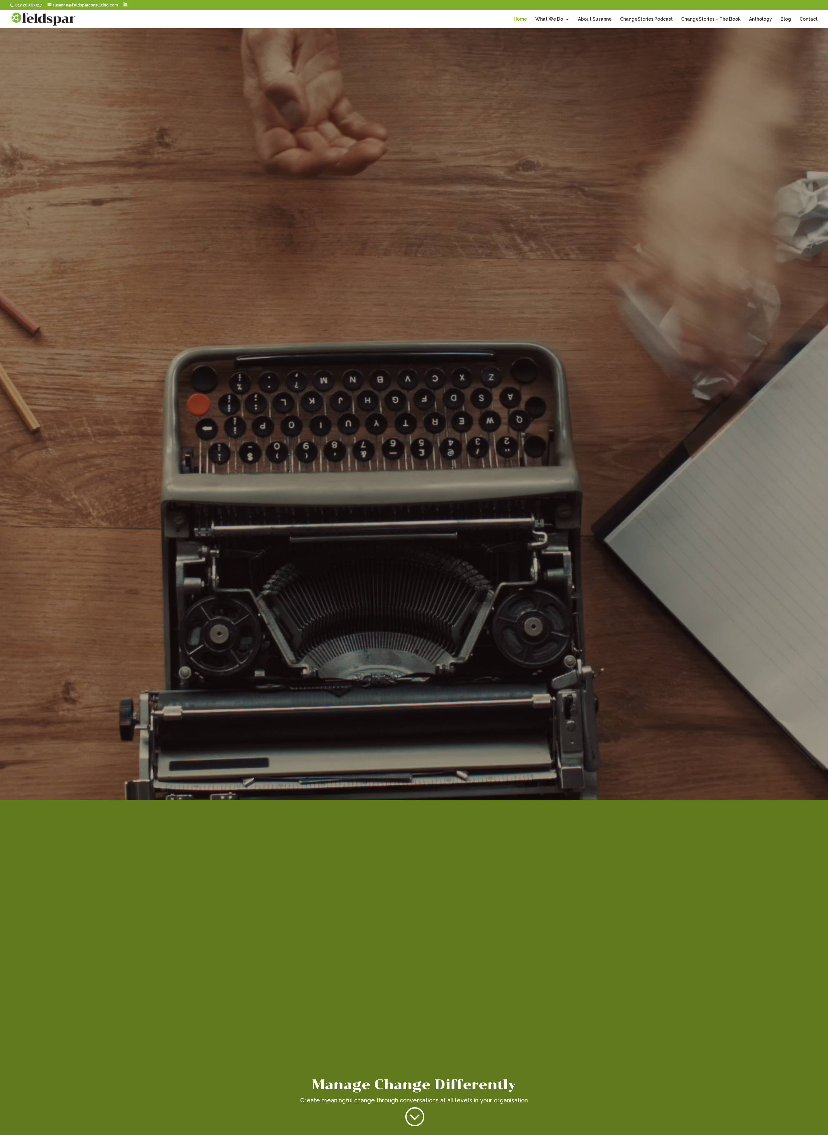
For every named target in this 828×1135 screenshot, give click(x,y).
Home (520, 19)
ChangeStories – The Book (711, 19)
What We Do (549, 19)
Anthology (760, 19)
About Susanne (595, 19)
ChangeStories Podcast (646, 19)
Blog (785, 19)
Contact (809, 19)
